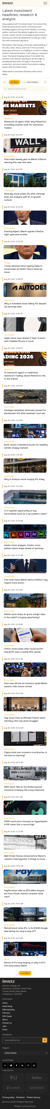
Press (4, 1029)
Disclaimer (20, 1097)
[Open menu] (45, 4)
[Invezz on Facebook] (16, 1065)
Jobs (4, 1026)
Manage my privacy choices (25, 1106)
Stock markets (32, 82)
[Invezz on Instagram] (28, 1065)
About (5, 1019)
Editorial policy (8, 1009)
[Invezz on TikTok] (34, 1065)
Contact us (7, 1023)
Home (4, 1003)
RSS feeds (7, 1016)
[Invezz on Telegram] (10, 1065)
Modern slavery (33, 1097)
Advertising (7, 1006)
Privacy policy (8, 1097)
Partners (6, 1013)
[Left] (4, 82)
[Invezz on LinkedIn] (22, 1065)
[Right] (45, 82)
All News (14, 82)
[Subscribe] (44, 1040)
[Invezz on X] (5, 1065)
